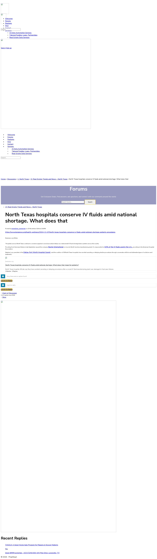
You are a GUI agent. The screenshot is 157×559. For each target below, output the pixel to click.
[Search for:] (11, 29)
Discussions (11, 179)
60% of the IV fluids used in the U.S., (119, 247)
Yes (6, 549)
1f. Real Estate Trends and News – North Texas (49, 179)
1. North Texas (23, 179)
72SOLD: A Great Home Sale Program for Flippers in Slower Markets (31, 545)
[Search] (2, 27)
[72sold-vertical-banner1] (58, 531)
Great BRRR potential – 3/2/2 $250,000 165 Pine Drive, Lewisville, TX (32, 553)
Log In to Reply (6, 281)
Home (3, 179)
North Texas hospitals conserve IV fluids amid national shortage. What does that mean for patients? (42, 265)
